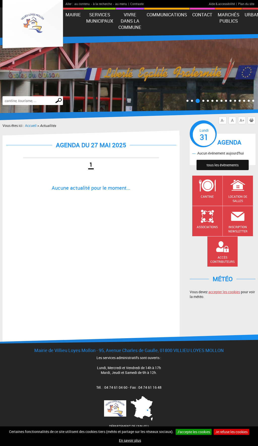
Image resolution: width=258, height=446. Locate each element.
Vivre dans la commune (129, 21)
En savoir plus (130, 440)
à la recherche (102, 4)
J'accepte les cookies (193, 431)
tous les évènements (223, 165)
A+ (242, 120)
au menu (121, 4)
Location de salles (237, 198)
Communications (167, 15)
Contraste (137, 4)
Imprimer (251, 120)
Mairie (73, 15)
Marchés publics (228, 18)
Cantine (207, 196)
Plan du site (246, 4)
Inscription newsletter (237, 229)
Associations (207, 227)
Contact (202, 15)
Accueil (31, 125)
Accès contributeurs (222, 259)
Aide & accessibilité (222, 4)
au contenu (82, 4)
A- (222, 120)
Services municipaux (99, 18)
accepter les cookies (224, 291)
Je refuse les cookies (231, 431)
